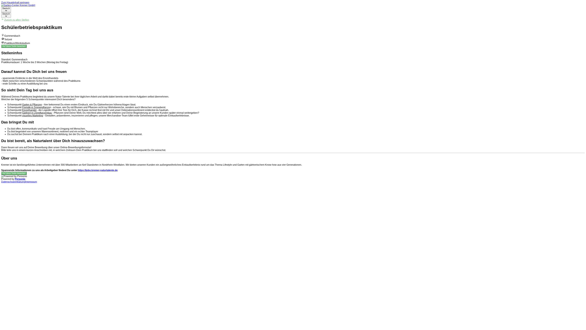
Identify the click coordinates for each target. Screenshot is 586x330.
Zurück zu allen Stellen (16, 20)
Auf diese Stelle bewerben (13, 46)
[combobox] (6, 9)
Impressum (31, 181)
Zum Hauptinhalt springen (15, 2)
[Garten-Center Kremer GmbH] (18, 5)
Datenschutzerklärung (13, 181)
